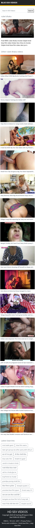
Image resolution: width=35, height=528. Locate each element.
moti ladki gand (7, 445)
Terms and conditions (9, 523)
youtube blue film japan (10, 490)
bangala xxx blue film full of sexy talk (15, 499)
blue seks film (7, 459)
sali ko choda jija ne (9, 472)
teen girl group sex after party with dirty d (17, 450)
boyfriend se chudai (9, 477)
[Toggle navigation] (31, 2)
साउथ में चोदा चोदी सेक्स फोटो (10, 504)
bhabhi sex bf (26, 504)
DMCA (6, 521)
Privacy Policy (25, 521)
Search (30, 11)
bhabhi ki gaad (20, 459)
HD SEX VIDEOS (17, 512)
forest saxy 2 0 (27, 490)
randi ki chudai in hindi (10, 463)
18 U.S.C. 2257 (14, 521)
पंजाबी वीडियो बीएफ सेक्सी (9, 468)
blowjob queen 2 (23, 486)
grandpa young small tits (11, 481)
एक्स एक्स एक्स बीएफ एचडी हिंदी (11, 495)
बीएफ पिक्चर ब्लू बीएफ (8, 486)
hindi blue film (24, 523)
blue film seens (21, 445)
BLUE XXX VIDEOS (9, 2)
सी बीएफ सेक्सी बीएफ (20, 454)
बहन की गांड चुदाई (7, 454)
